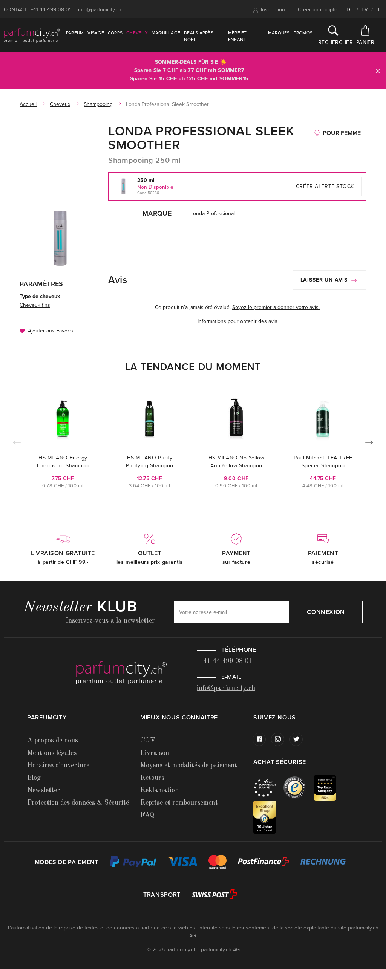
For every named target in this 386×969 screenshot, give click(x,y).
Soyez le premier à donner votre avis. (276, 307)
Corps (115, 32)
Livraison (154, 753)
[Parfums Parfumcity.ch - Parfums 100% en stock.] (32, 35)
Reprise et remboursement (179, 802)
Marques (279, 32)
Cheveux (137, 32)
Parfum (75, 32)
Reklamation (159, 790)
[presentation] (369, 444)
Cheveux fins (35, 305)
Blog (34, 778)
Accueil (28, 104)
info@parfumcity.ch (99, 9)
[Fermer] (377, 70)
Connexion (326, 612)
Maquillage (166, 32)
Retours (152, 778)
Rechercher (333, 42)
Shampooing (98, 104)
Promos (303, 32)
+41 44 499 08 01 (51, 9)
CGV (147, 740)
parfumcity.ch (363, 928)
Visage (95, 32)
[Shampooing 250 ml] (60, 238)
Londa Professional (212, 213)
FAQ (147, 815)
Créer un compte (317, 9)
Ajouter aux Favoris (50, 331)
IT (378, 9)
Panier (365, 42)
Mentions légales (52, 753)
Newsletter (43, 790)
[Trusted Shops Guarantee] (298, 787)
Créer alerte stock (325, 186)
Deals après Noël (198, 36)
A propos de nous (52, 740)
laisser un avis (324, 280)
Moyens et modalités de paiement (188, 765)
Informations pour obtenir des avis (237, 321)
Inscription (273, 9)
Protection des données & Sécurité (78, 802)
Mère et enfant (237, 36)
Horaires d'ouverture (58, 765)
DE (349, 9)
